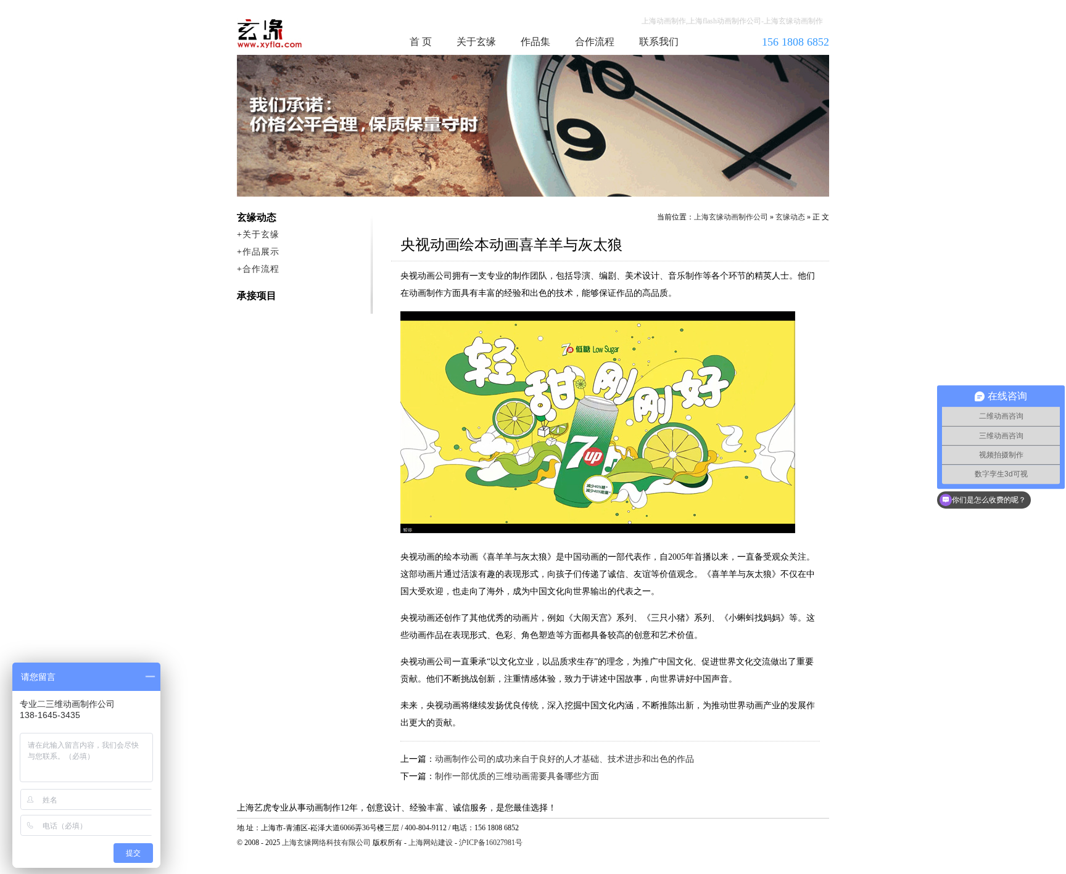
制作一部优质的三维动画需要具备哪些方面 (517, 776)
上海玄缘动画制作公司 (731, 217)
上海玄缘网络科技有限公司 (326, 842)
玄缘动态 (790, 217)
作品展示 (260, 251)
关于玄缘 (476, 41)
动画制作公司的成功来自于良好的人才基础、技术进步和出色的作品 (564, 759)
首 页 (421, 41)
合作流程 (594, 41)
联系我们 (659, 41)
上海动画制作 (293, 33)
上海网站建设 (430, 842)
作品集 (535, 41)
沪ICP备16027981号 (491, 842)
